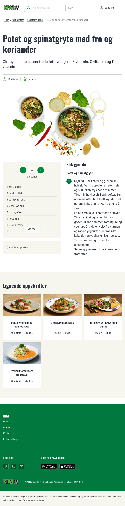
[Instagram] (13, 466)
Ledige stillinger (11, 439)
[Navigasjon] (119, 8)
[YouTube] (21, 466)
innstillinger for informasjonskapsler (28, 500)
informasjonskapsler (93, 497)
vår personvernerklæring (69, 497)
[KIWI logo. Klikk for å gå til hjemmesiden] (11, 7)
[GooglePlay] (49, 466)
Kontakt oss (9, 433)
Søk (70, 7)
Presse (6, 427)
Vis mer (32, 229)
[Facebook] (5, 466)
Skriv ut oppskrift (19, 247)
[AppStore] (67, 466)
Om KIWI (7, 421)
